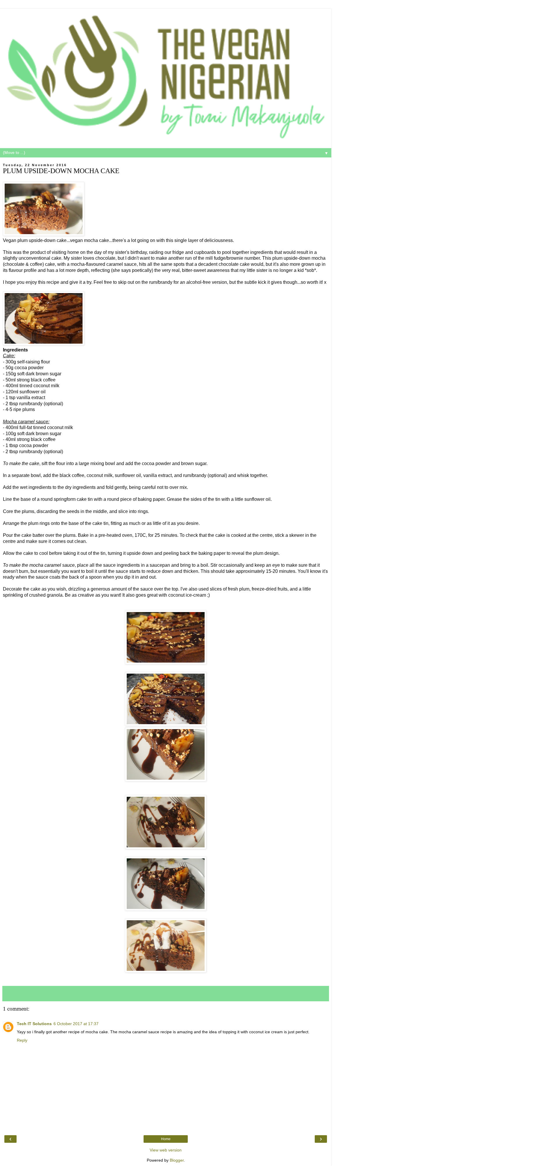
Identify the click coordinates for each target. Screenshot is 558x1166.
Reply (22, 1040)
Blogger (177, 1160)
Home (166, 1139)
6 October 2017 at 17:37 (76, 1023)
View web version (166, 1150)
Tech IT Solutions (34, 1023)
